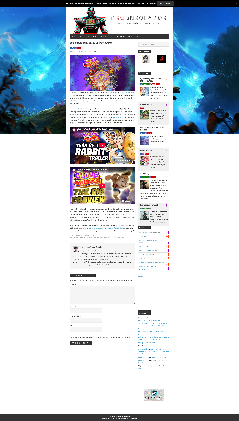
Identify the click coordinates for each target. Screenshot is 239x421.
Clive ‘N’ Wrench (129, 92)
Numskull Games (82, 109)
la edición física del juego (116, 228)
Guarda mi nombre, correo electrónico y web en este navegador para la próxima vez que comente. (100, 337)
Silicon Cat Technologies (124, 416)
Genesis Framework (123, 418)
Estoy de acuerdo (166, 3)
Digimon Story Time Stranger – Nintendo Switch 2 (151, 79)
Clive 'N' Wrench (80, 237)
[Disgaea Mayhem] (145, 161)
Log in (135, 418)
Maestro (153, 343)
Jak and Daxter (117, 117)
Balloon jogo (141, 318)
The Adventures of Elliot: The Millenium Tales (151, 240)
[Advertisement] (154, 293)
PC (76, 48)
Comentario (74, 284)
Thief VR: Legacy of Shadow (158, 357)
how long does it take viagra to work (148, 329)
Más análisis (141, 276)
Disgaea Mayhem (146, 150)
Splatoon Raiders (146, 104)
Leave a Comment (93, 51)
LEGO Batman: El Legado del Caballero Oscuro (151, 262)
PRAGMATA (142, 270)
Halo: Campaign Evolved (149, 205)
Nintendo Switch (80, 235)
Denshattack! (142, 236)
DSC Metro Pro (114, 418)
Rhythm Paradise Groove (145, 232)
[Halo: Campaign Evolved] (145, 216)
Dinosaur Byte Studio (89, 237)
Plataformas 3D (121, 237)
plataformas (114, 237)
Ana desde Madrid (143, 349)
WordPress (131, 418)
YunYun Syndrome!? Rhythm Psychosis (149, 266)
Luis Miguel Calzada (143, 343)
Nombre (73, 307)
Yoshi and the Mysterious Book (147, 250)
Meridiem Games (95, 228)
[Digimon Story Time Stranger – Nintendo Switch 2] (145, 92)
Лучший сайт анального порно (147, 323)
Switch (79, 48)
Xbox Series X (145, 84)
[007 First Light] (145, 185)
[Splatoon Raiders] (145, 115)
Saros (140, 258)
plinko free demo (143, 337)
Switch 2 (158, 84)
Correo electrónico (76, 316)
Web (71, 325)
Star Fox (141, 246)
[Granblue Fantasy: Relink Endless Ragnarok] (145, 141)
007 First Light (145, 173)
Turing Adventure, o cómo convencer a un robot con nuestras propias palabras (153, 331)
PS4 (71, 48)
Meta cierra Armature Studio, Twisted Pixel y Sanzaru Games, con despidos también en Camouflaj (153, 351)
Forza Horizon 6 (143, 254)
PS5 (73, 48)
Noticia (86, 235)
